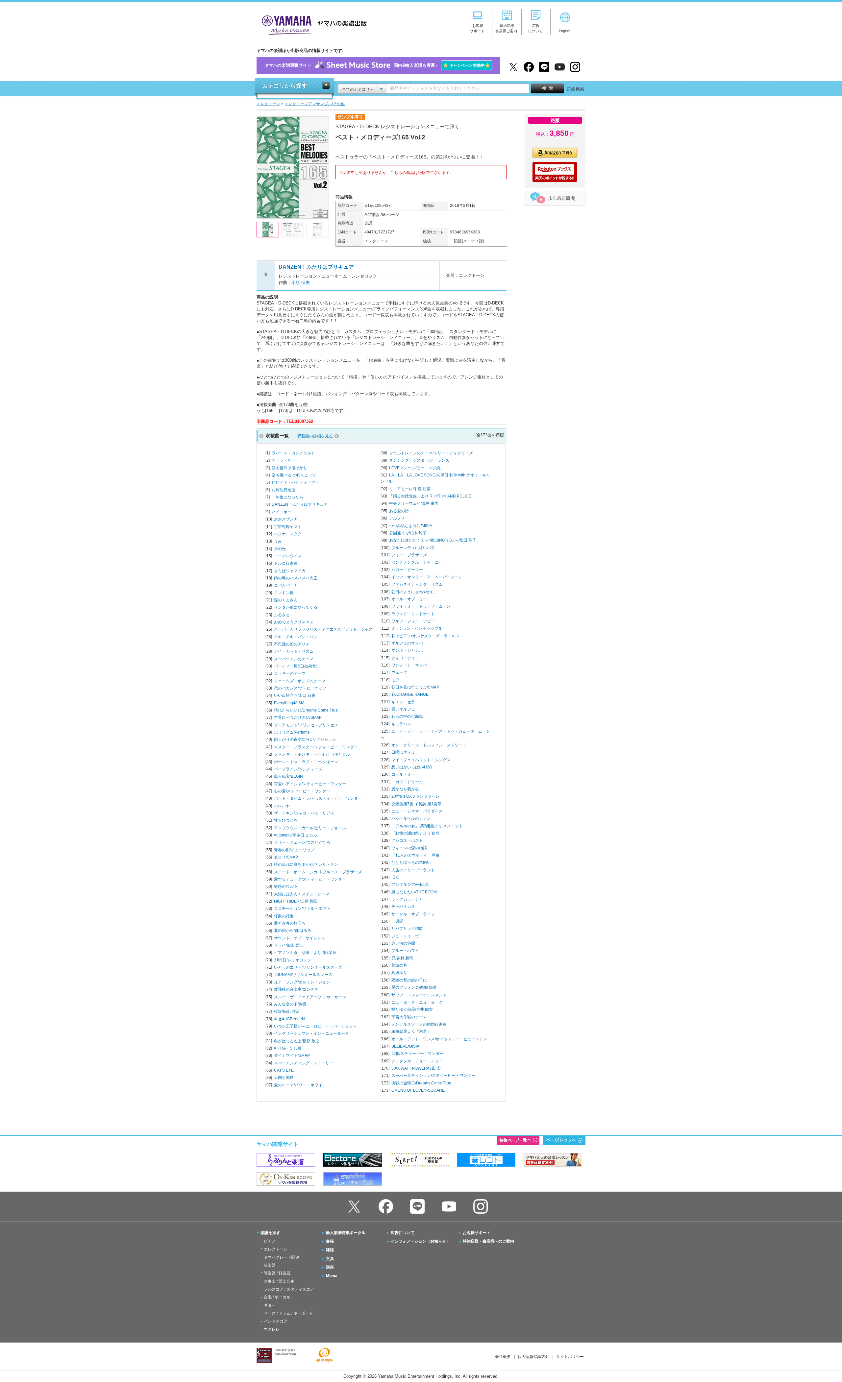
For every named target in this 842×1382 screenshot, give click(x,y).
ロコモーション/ (302, 908)
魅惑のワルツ (286, 886)
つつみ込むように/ (410, 525)
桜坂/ (287, 1011)
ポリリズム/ (292, 732)
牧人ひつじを (286, 820)
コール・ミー (403, 774)
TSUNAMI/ (303, 974)
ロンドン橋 (284, 593)
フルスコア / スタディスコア (289, 1289)
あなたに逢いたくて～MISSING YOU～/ (432, 540)
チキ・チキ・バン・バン (295, 637)
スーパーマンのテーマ (293, 659)
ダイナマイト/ (292, 1055)
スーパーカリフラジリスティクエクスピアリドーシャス (323, 629)
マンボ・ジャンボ (407, 650)
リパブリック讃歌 (407, 928)
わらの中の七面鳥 (407, 716)
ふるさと (282, 615)
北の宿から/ (292, 930)
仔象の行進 (284, 916)
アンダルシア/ (410, 884)
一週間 (397, 921)
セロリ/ (286, 857)
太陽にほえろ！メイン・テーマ (301, 894)
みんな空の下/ (290, 1004)
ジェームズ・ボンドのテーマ (299, 681)
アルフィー (399, 518)
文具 (330, 1258)
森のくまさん (286, 600)
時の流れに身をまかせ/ (306, 864)
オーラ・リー (283, 460)
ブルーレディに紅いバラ (413, 548)
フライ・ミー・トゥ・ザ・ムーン (421, 606)
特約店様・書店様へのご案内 (488, 1241)
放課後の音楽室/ (296, 989)
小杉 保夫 (300, 282)
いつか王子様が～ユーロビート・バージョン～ (315, 1026)
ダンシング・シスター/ (419, 460)
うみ (278, 541)
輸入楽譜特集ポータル (345, 1232)
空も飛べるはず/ (294, 475)
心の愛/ (302, 791)
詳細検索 (575, 88)
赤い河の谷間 (403, 943)
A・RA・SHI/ (287, 1048)
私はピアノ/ (425, 636)
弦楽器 (270, 1265)
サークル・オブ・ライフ (413, 914)
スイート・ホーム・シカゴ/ (318, 872)
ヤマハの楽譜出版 (312, 24)
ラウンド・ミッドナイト (413, 614)
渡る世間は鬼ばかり (289, 468)
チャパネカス (403, 906)
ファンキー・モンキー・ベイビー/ (312, 754)
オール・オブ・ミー (409, 599)
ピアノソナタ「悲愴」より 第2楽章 (305, 952)
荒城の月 (399, 965)
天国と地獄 (284, 1077)
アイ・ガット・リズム (293, 651)
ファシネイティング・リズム (417, 584)
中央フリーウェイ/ (413, 503)
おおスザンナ (286, 519)
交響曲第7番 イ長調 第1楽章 (416, 804)
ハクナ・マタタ (288, 534)
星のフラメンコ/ (414, 987)
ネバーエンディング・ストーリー (303, 1063)
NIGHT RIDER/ (295, 901)
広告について (402, 1232)
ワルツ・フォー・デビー (413, 621)
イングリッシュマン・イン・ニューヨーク (311, 1033)
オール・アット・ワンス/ (439, 1039)
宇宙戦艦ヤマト (288, 526)
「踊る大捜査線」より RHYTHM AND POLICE (430, 496)
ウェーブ (399, 672)
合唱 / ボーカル (277, 1297)
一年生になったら (287, 497)
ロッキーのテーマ (290, 673)
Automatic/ (295, 835)
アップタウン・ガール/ (310, 828)
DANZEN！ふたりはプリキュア (300, 504)
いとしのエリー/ (308, 967)
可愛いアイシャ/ (310, 784)
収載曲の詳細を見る (315, 436)
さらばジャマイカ (290, 571)
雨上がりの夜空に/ (305, 739)
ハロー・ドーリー (407, 570)
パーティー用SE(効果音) (295, 666)
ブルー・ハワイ (405, 950)
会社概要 (503, 1356)
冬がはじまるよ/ (296, 1041)
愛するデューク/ (310, 879)
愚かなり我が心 (405, 789)
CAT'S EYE (284, 1070)
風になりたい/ (414, 892)
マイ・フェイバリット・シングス (421, 760)
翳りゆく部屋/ (412, 1009)
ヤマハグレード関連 (281, 1257)
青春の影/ (294, 850)
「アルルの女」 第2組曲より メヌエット (427, 826)
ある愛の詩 (399, 511)
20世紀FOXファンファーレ (415, 796)
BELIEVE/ (405, 1046)
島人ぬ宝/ (288, 776)
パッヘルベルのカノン (411, 818)
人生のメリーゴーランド (413, 870)
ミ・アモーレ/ (410, 489)
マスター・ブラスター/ (316, 747)
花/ (410, 694)
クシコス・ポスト (407, 840)
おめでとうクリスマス (293, 622)
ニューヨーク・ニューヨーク (417, 1002)
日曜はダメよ (403, 752)
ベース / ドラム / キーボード (288, 1313)
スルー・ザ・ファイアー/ (310, 997)
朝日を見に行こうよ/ (415, 687)
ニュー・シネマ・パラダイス (417, 811)
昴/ (402, 958)
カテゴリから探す (284, 86)
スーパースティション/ (433, 1075)
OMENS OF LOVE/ (418, 1090)
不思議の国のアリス (292, 644)
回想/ (417, 1053)
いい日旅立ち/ (294, 695)
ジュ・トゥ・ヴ (405, 936)
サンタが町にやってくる (295, 607)
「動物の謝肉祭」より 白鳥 (415, 833)
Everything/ (289, 703)
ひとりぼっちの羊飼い (411, 862)
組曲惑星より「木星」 (411, 1031)
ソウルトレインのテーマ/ (431, 453)
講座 (330, 1267)
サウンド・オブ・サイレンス (299, 938)
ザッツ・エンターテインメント (419, 995)
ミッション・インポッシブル (416, 628)
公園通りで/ (408, 533)
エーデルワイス (288, 556)
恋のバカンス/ (300, 688)
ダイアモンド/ (306, 725)
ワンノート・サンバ (409, 665)
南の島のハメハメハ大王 (295, 578)
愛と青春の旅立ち (290, 923)
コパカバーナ (286, 585)
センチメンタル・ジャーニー (417, 562)
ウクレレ (272, 1329)
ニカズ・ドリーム (407, 782)
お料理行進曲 (283, 490)
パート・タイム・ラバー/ (318, 798)
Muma (331, 1275)
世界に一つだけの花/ (298, 717)
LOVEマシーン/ (416, 468)
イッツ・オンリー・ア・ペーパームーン (426, 577)
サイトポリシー (570, 1356)
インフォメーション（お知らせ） (420, 1241)
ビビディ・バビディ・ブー (295, 482)
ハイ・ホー (281, 512)
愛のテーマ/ (300, 1085)
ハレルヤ (282, 806)
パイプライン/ (298, 769)
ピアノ (270, 1241)
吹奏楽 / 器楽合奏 (279, 1281)
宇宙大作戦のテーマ (409, 1017)
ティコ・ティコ (405, 658)
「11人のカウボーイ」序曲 (415, 855)
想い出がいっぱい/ (411, 767)
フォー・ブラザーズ (409, 555)
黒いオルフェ (403, 709)
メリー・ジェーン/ (302, 842)
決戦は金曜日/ (421, 1083)
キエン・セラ (403, 702)
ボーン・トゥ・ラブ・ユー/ (306, 762)
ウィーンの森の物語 (409, 848)
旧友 (395, 877)
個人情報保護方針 (533, 1356)
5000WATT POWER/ (416, 1068)
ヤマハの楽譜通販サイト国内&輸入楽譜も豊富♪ (377, 65)
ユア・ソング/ (302, 982)
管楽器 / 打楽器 (277, 1273)
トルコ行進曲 (286, 563)
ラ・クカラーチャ (407, 899)
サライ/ (289, 945)
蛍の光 (280, 548)
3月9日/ (292, 960)
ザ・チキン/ (304, 813)
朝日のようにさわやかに (413, 592)
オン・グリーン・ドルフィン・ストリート (428, 745)
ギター (270, 1305)
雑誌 (330, 1250)
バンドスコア (275, 1321)
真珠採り (399, 972)
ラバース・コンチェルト (293, 453)
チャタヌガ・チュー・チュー (417, 1061)
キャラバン (401, 724)
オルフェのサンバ (407, 643)
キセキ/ (289, 1019)
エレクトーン (275, 1249)
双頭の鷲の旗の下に (409, 980)
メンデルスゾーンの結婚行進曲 (419, 1024)
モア (395, 680)
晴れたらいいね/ (306, 710)
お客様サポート (476, 1232)
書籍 (330, 1241)
